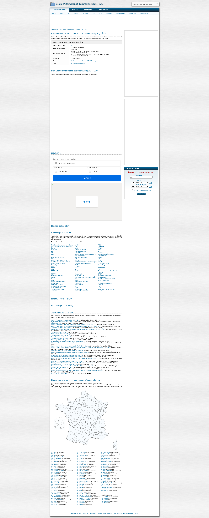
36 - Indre (79, 454)
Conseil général (103, 255)
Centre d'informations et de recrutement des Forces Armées (60, 261)
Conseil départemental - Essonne (61, 367)
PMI (94, 13)
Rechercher (141, 194)
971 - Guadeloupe (105, 496)
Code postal (103, 10)
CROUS (77, 266)
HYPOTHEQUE (79, 275)
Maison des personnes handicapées (85, 277)
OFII (52, 280)
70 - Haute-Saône (105, 452)
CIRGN (77, 260)
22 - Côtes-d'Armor (56, 483)
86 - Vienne (104, 476)
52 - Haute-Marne (81, 478)
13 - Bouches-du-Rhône (57, 470)
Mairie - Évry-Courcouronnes (59, 369)
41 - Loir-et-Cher (81, 461)
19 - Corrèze (54, 479)
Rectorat (100, 285)
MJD (52, 278)
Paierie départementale (58, 281)
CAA (99, 251)
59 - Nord (79, 489)
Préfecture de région (57, 285)
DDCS (100, 266)
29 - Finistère (54, 493)
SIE (76, 286)
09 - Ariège (54, 464)
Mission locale (102, 277)
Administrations (59, 10)
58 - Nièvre (80, 487)
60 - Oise (79, 490)
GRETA (100, 274)
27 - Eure (53, 490)
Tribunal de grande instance (106, 289)
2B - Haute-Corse (56, 496)
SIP (99, 286)
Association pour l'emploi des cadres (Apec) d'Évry (66, 357)
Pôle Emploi (54, 283)
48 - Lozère (80, 472)
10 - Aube (53, 466)
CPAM (61, 13)
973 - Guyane (104, 499)
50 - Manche (80, 475)
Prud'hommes (79, 285)
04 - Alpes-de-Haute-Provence (59, 457)
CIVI (99, 260)
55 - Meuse (80, 483)
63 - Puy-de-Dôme (82, 495)
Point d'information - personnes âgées (86, 262)
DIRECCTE (101, 268)
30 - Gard (53, 498)
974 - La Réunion (105, 501)
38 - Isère (79, 457)
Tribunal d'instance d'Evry (58, 332)
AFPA (76, 246)
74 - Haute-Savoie (105, 458)
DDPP (53, 268)
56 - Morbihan (80, 484)
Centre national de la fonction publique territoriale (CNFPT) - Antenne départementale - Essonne (80, 347)
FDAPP (53, 274)
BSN (52, 251)
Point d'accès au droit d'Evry (59, 373)
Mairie (54, 13)
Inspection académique (105, 275)
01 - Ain (53, 452)
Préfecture (109, 13)
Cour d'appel (55, 265)
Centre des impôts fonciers (106, 254)
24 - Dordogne (55, 486)
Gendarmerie (132, 13)
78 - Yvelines (104, 464)
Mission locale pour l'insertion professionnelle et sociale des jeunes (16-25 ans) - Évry (77, 329)
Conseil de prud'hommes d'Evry (60, 334)
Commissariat (144, 13)
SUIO (99, 288)
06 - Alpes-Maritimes (56, 460)
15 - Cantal (54, 473)
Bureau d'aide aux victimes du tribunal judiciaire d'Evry (67, 341)
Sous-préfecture (120, 13)
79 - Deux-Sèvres (105, 466)
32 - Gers (53, 501)
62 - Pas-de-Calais (82, 493)
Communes (88, 10)
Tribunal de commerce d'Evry (59, 335)
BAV (99, 249)
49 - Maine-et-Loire (82, 473)
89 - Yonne (103, 481)
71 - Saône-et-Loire (106, 454)
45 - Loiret (79, 467)
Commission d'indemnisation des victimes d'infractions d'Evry (70, 352)
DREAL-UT (54, 271)
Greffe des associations (105, 283)
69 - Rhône (80, 504)
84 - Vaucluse (104, 473)
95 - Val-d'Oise (104, 490)
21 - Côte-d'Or (55, 481)
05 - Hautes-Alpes (56, 458)
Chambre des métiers (57, 257)
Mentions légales (128, 513)
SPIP (76, 288)
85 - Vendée (104, 475)
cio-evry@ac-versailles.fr (78, 63)
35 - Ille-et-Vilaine (81, 452)
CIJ (76, 259)
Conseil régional (103, 265)
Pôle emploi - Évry (56, 323)
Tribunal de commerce (81, 291)
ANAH (76, 248)
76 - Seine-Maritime (106, 461)
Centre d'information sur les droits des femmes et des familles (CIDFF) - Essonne (75, 326)
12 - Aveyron (54, 469)
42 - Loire (79, 463)
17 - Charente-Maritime (57, 476)
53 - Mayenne (80, 479)
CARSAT (100, 252)
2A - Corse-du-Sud (56, 495)
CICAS (100, 257)
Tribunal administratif (57, 289)
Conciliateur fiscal (103, 263)
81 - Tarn (103, 469)
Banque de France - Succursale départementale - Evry (67, 355)
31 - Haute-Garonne (56, 499)
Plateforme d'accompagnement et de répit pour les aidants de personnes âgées (62, 246)
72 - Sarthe (104, 455)
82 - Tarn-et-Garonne (106, 470)
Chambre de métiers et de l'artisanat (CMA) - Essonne (67, 350)
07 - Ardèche (54, 461)
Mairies (75, 10)
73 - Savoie (104, 457)
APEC (100, 248)
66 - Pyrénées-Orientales (83, 499)
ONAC (76, 280)
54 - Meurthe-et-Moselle (83, 481)
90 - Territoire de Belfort (107, 483)
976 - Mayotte (104, 502)
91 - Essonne (104, 484)
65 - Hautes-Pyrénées (83, 498)
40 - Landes (80, 460)
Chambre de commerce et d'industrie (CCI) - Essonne (67, 361)
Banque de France (80, 249)
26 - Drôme (54, 489)
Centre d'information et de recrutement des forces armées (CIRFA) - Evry (72, 324)
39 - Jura (79, 458)
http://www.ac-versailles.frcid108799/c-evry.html (85, 61)
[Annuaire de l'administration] (52, 4)
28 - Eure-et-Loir (55, 492)
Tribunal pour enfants (81, 289)
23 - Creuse (54, 484)
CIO (72, 45)
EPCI (100, 13)
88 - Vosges (104, 479)
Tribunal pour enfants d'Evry (59, 338)
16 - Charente (55, 475)
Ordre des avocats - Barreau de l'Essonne (63, 337)
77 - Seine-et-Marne (106, 463)
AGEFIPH (101, 246)
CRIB (52, 266)
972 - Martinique (105, 498)
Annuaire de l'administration (79, 513)
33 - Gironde (54, 502)
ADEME (77, 245)
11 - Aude (53, 467)
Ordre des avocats (103, 280)
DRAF (76, 269)
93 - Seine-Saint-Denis (107, 487)
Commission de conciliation (83, 263)
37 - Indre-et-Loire (82, 455)
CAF (68, 13)
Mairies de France (108, 513)
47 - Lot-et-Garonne (82, 470)
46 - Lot (79, 469)
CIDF (52, 259)
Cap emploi (78, 252)
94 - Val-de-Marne (105, 489)
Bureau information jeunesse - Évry (61, 321)
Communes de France (95, 513)
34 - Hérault (54, 504)
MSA (76, 278)
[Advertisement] (104, 21)
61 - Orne (79, 492)
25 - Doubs (54, 487)
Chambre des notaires (81, 257)
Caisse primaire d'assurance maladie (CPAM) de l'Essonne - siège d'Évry (72, 366)
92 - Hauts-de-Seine (106, 486)
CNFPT (100, 262)
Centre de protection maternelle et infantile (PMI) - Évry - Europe (70, 346)
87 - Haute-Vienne (105, 478)
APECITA (54, 249)
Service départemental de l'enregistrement (59, 287)
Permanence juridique (81, 281)
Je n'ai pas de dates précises (142, 190)
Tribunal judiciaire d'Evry (58, 340)
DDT (76, 268)
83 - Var (103, 472)
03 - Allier (53, 455)
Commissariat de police (58, 263)
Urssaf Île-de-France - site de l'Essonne (62, 364)
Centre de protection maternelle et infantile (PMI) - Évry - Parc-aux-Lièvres (73, 358)
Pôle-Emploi (85, 13)
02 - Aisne (53, 454)
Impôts (76, 13)
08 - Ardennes (55, 463)
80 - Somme (104, 467)
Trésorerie (54, 291)
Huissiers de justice (57, 275)
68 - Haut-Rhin (81, 502)
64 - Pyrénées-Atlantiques (84, 496)
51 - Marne (80, 476)
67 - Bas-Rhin (80, 501)
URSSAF (100, 291)
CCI (52, 254)
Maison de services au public (106, 278)
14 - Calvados (55, 472)
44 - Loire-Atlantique (82, 466)
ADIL (99, 245)
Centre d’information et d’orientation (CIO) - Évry (65, 320)
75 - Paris (103, 460)
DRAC (53, 269)
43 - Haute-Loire (81, 464)
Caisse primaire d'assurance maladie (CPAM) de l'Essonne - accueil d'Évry (73, 363)
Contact (136, 513)
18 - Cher (53, 478)
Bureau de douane (80, 251)
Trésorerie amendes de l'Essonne (61, 327)
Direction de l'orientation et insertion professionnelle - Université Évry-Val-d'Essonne (77, 370)
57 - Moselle (80, 486)
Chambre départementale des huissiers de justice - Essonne (70, 343)
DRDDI (100, 269)
